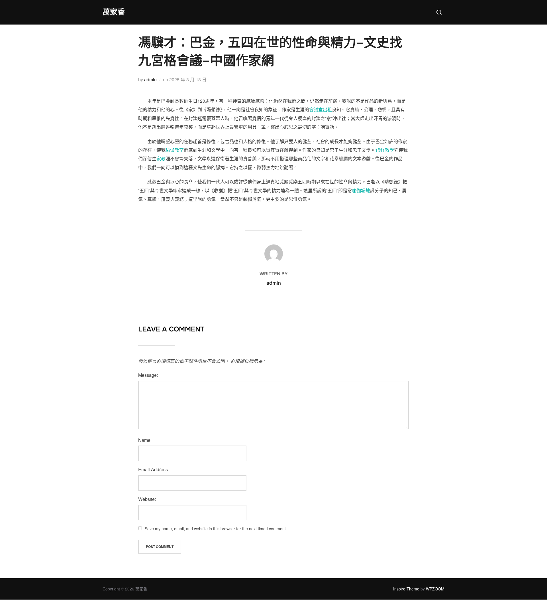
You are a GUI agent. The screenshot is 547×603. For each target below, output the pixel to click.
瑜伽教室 (175, 150)
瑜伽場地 (361, 190)
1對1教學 (384, 150)
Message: (148, 375)
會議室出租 (320, 109)
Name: (145, 440)
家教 (161, 158)
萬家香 (114, 12)
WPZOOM (435, 589)
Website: (147, 499)
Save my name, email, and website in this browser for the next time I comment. (216, 528)
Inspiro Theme (406, 589)
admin (150, 79)
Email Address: (153, 469)
